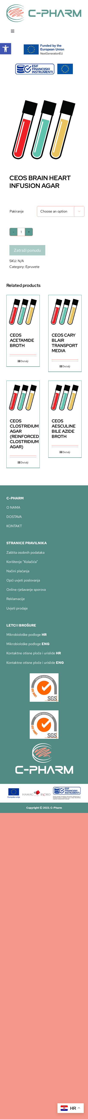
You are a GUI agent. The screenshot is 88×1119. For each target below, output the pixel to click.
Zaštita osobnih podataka (25, 552)
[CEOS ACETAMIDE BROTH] (23, 311)
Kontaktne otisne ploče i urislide (33, 653)
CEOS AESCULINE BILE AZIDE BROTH (64, 428)
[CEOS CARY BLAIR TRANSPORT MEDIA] (64, 311)
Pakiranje (17, 211)
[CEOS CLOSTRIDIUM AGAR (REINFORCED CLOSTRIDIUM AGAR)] (23, 397)
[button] (5, 48)
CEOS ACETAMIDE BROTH (22, 340)
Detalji (24, 361)
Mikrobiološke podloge (26, 634)
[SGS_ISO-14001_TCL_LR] (44, 712)
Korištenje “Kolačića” (22, 562)
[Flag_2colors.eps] (44, 46)
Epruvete (32, 266)
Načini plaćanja (17, 571)
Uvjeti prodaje (17, 608)
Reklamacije (15, 599)
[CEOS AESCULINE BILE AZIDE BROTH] (64, 397)
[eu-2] (44, 65)
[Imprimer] (44, 675)
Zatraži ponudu (27, 250)
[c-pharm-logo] (44, 6)
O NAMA (13, 507)
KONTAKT (14, 526)
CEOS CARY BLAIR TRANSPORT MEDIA (65, 342)
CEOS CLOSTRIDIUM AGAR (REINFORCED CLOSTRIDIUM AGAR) (24, 434)
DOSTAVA (14, 516)
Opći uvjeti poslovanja (23, 580)
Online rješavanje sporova (26, 589)
